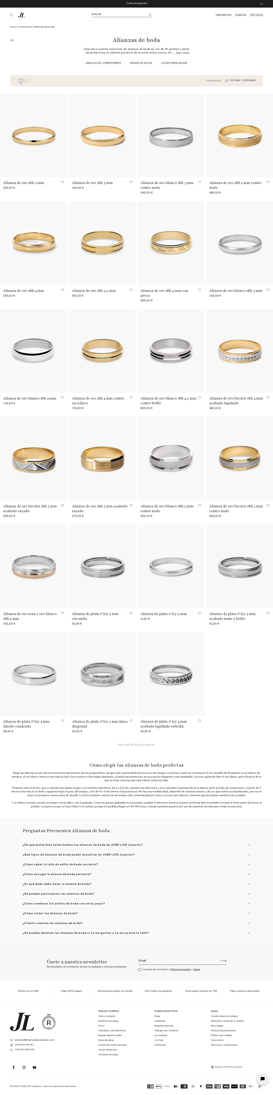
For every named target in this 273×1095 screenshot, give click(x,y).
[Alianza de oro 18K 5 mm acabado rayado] (102, 458)
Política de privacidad (180, 969)
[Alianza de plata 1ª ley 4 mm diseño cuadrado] (33, 674)
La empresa (160, 1035)
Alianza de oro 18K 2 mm (23, 182)
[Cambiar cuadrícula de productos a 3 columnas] (15, 81)
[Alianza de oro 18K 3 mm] (102, 135)
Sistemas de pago (108, 1021)
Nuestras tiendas (163, 1026)
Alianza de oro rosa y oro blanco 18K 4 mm (30, 616)
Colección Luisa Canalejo (112, 1045)
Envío (101, 1026)
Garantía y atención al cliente (227, 1021)
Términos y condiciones (224, 1045)
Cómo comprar (106, 1016)
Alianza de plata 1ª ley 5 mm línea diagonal (100, 724)
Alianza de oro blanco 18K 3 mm (235, 290)
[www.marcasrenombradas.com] (49, 1022)
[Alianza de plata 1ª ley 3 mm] (171, 566)
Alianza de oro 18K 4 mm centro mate (235, 185)
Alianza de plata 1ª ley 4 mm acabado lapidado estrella (163, 724)
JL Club (158, 1040)
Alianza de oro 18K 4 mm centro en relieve (98, 400)
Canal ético (217, 1040)
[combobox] (222, 1067)
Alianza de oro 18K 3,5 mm (94, 290)
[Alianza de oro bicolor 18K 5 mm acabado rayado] (33, 458)
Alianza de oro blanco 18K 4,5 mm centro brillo (168, 400)
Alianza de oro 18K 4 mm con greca (164, 293)
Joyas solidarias (107, 1050)
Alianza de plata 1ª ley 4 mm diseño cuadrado (26, 724)
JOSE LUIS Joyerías (30, 1086)
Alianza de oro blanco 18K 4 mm (29, 398)
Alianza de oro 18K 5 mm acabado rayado (100, 508)
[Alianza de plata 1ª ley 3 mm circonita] (102, 566)
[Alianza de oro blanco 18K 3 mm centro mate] (171, 135)
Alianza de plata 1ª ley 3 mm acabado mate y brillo (232, 616)
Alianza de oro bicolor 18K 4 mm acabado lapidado (236, 400)
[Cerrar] (261, 3)
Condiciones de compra (224, 1016)
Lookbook (159, 1021)
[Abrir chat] (262, 1079)
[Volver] (12, 40)
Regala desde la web (109, 1035)
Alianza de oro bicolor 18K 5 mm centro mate (236, 508)
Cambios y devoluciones (112, 1031)
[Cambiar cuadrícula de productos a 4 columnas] (21, 81)
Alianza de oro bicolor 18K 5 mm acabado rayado (30, 508)
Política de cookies (221, 1035)
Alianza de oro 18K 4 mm (23, 290)
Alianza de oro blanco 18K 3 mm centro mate (167, 185)
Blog (157, 1016)
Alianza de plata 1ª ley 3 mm (163, 613)
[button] (14, 15)
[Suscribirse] (223, 961)
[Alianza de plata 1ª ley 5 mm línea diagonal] (102, 674)
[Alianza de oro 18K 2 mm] (33, 135)
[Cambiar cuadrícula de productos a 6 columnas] (27, 81)
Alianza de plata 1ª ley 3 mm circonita (95, 616)
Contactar (160, 1045)
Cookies (196, 969)
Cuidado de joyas (108, 1054)
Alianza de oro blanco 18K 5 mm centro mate (167, 508)
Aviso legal (217, 1026)
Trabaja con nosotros (166, 1031)
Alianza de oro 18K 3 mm (92, 182)
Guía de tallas (106, 1040)
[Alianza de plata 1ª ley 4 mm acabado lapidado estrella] (171, 674)
